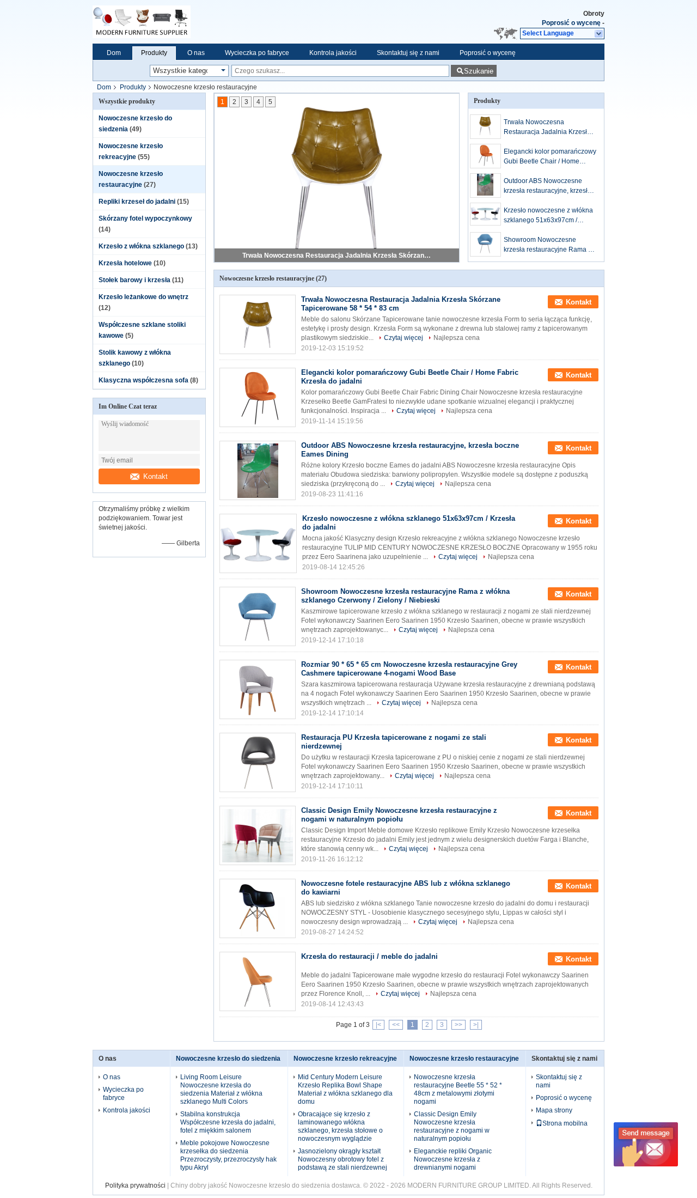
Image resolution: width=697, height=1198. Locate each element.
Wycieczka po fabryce (257, 53)
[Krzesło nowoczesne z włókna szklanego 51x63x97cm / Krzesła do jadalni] (485, 214)
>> (458, 1025)
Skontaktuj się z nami (408, 53)
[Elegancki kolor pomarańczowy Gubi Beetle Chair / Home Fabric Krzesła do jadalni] (485, 156)
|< (378, 1025)
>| (476, 1025)
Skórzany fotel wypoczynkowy (145, 218)
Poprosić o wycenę (571, 23)
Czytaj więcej (403, 338)
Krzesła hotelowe (125, 263)
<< (396, 1025)
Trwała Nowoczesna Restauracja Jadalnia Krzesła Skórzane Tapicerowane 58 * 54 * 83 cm (337, 255)
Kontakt (155, 476)
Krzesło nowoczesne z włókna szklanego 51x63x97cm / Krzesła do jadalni (548, 215)
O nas (196, 53)
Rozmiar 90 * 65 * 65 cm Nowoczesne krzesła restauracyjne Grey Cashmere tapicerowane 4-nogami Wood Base (409, 668)
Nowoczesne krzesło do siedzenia (228, 1058)
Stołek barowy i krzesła (134, 280)
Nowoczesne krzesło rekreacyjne (345, 1058)
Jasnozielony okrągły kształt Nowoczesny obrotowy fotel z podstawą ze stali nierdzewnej (342, 1159)
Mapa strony (554, 1110)
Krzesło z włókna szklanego (141, 246)
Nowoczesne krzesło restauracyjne (464, 1058)
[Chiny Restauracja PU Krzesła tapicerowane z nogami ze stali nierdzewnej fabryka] (257, 762)
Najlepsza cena (456, 338)
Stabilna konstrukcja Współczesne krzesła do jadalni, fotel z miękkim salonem (228, 1122)
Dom (114, 53)
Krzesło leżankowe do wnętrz (143, 297)
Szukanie (478, 71)
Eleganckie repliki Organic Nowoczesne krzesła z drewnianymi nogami (453, 1159)
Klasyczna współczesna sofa (143, 380)
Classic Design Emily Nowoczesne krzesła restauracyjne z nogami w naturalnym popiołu (399, 814)
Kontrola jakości (333, 53)
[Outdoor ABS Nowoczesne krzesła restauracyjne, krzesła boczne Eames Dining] (485, 185)
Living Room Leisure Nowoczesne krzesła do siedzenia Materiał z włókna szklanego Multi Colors (221, 1089)
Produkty (154, 53)
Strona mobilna (565, 1123)
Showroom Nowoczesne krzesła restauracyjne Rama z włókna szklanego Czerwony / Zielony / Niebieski (548, 245)
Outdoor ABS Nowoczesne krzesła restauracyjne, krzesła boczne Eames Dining (547, 186)
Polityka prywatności (135, 1185)
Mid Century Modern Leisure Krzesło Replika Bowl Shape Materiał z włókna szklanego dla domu (345, 1089)
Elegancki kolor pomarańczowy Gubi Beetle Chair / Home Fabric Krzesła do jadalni (550, 157)
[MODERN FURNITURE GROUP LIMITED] (191, 22)
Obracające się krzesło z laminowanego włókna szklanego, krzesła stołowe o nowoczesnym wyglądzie (340, 1126)
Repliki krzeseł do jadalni (137, 201)
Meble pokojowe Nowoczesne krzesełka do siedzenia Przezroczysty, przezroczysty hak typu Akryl (228, 1155)
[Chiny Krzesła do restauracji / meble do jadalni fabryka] (257, 981)
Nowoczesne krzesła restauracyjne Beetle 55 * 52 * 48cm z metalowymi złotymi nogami (458, 1089)
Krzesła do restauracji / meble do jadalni (369, 956)
